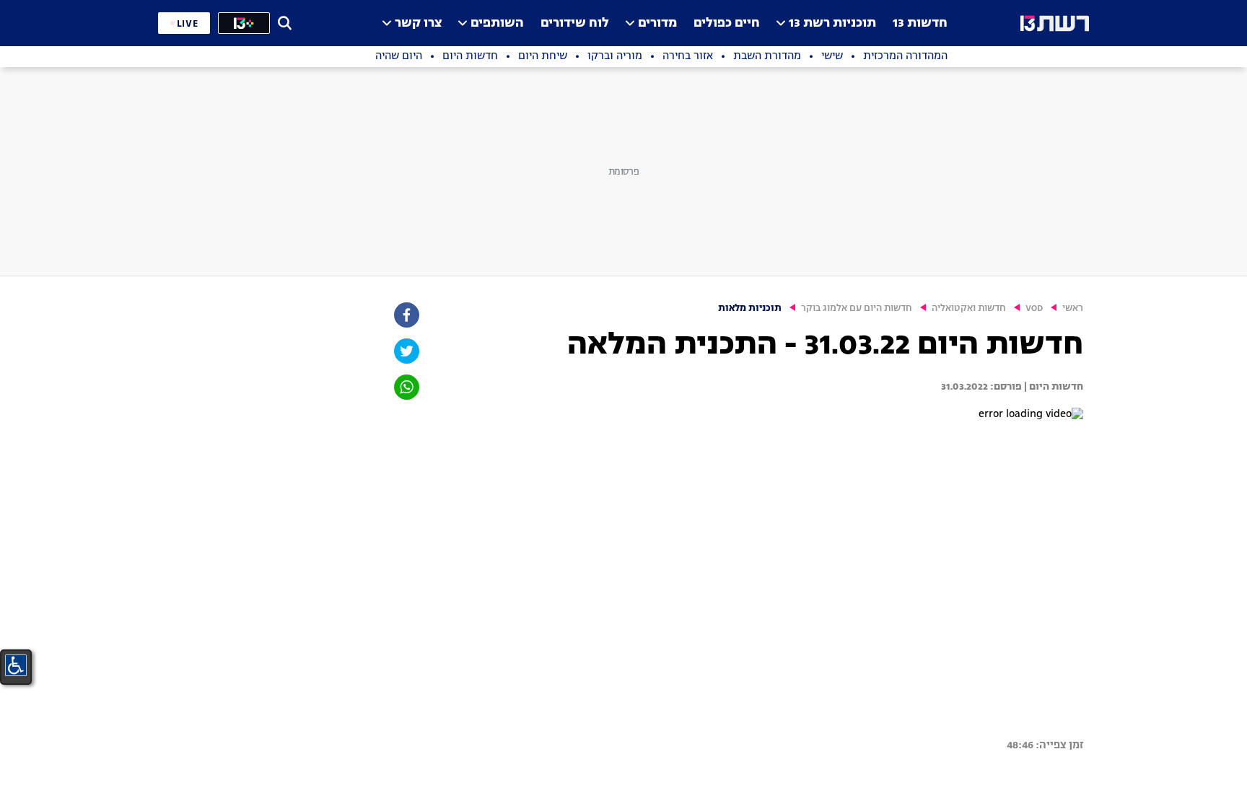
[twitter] (405, 351)
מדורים (657, 23)
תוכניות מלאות (750, 308)
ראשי (1072, 308)
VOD (1034, 308)
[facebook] (405, 315)
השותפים (497, 23)
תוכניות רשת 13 (832, 23)
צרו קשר (418, 23)
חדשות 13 (920, 23)
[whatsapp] (405, 387)
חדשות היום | (1052, 386)
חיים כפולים (726, 23)
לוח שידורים (575, 23)
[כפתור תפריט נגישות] (16, 665)
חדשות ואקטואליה (969, 308)
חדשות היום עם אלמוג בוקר (856, 308)
